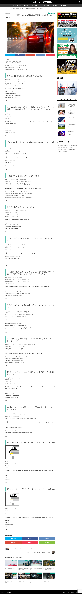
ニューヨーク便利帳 (70, 592)
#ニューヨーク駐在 (73, 147)
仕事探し (56, 5)
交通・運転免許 (9, 535)
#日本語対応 (74, 145)
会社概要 (2, 592)
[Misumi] (67, 73)
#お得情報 (64, 151)
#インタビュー (60, 149)
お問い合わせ (9, 592)
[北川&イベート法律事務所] (67, 26)
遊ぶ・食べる (17, 5)
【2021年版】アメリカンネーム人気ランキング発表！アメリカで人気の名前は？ (71, 105)
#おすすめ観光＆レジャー (62, 145)
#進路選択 (73, 149)
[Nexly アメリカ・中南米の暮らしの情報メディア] (67, 41)
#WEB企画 (59, 151)
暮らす (26, 5)
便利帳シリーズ (66, 5)
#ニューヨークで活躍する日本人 (63, 147)
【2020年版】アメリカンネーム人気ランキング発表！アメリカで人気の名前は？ (71, 112)
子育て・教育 (46, 5)
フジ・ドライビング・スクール (13, 61)
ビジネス (36, 5)
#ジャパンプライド (67, 149)
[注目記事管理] (67, 95)
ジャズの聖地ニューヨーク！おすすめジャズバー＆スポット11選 (71, 133)
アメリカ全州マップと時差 (71, 117)
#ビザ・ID (69, 145)
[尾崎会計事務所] (67, 57)
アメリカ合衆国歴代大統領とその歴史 (71, 125)
